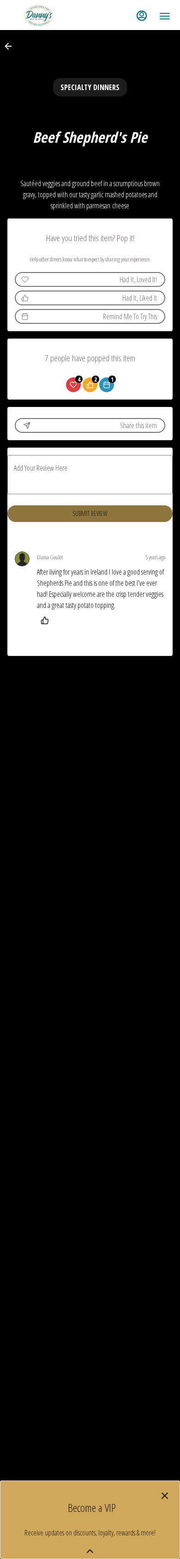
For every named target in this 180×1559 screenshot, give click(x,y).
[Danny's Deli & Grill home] (51, 16)
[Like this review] (47, 620)
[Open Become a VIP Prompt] (90, 1551)
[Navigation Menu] (165, 16)
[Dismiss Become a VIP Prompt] (165, 1496)
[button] (11, 46)
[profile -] (141, 15)
